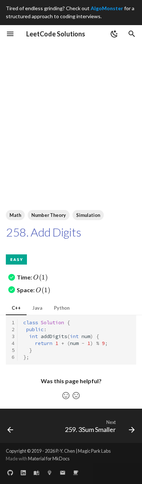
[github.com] (10, 472)
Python (62, 308)
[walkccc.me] (36, 472)
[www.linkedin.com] (23, 472)
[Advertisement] (71, 117)
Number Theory (48, 215)
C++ (16, 308)
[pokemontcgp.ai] (49, 472)
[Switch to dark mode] (114, 34)
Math (15, 215)
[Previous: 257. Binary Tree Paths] (10, 428)
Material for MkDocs (49, 458)
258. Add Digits (43, 232)
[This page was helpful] (66, 395)
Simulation (88, 215)
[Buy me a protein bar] (76, 472)
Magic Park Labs (94, 451)
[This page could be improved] (76, 395)
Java (37, 308)
